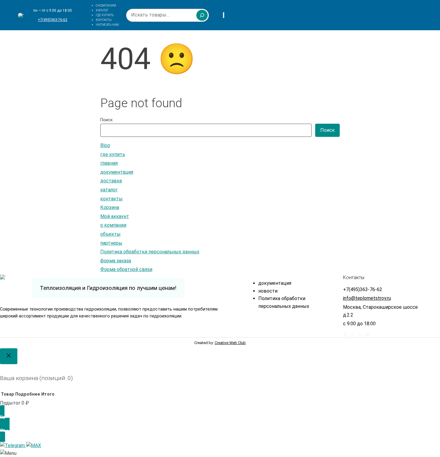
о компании (113, 225)
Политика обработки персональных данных (149, 252)
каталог (109, 190)
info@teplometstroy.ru (367, 298)
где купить (112, 154)
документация (116, 172)
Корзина (109, 207)
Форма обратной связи (126, 269)
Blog (105, 145)
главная (109, 163)
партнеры (111, 243)
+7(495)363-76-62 (52, 20)
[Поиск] (202, 15)
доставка (111, 181)
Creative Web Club (230, 343)
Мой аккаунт (114, 216)
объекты (110, 234)
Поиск (106, 119)
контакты (111, 199)
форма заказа (115, 261)
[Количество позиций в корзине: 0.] (223, 15)
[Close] (8, 356)
